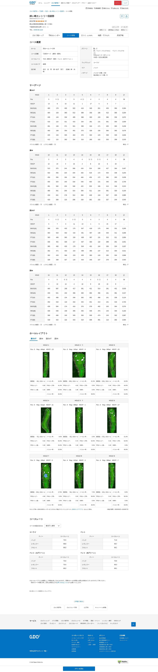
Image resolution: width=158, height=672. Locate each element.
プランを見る (79, 668)
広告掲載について (124, 638)
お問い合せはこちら (62, 582)
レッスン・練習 (106, 620)
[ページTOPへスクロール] (133, 624)
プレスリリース (123, 640)
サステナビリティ (76, 646)
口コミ (87, 35)
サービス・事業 (75, 642)
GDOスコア (117, 620)
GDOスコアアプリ (77, 509)
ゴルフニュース (75, 620)
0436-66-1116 (38, 30)
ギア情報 (85, 620)
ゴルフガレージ (73, 623)
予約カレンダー (54, 35)
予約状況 (90, 8)
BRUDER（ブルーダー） (87, 623)
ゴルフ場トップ (38, 35)
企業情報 (74, 649)
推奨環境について (103, 642)
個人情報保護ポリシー (104, 640)
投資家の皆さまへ (76, 644)
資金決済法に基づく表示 (105, 649)
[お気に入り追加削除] (122, 16)
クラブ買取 (55, 620)
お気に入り (116, 8)
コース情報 (71, 35)
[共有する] (126, 16)
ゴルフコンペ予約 (72, 607)
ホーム (40, 3)
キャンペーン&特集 (100, 607)
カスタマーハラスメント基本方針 (107, 651)
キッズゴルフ (114, 623)
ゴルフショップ (44, 620)
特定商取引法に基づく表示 (105, 644)
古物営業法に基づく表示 (105, 646)
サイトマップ (91, 638)
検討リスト (107, 8)
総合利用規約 (102, 638)
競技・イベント (95, 620)
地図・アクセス (103, 35)
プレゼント (52, 623)
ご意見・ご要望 (91, 644)
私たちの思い (75, 640)
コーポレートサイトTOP (78, 638)
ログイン (117, 3)
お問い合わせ (91, 640)
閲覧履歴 (98, 8)
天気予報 (120, 35)
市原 (46, 11)
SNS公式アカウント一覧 (38, 651)
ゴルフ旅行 (43, 623)
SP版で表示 (79, 601)
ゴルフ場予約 (33, 11)
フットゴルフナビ (102, 623)
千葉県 (41, 11)
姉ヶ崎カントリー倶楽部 (57, 11)
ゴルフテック (62, 623)
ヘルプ (125, 3)
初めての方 (125, 8)
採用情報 (74, 651)
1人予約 (86, 607)
